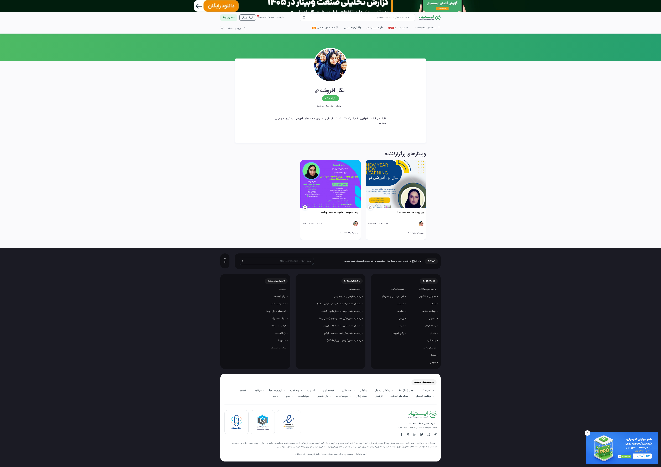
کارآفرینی (379, 396)
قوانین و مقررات (279, 326)
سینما (434, 355)
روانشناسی (432, 340)
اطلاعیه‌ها (262, 17)
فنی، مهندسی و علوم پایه (393, 296)
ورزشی (402, 318)
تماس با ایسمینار (279, 348)
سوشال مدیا (303, 396)
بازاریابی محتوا (276, 390)
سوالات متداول (279, 318)
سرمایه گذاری (342, 396)
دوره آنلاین (347, 390)
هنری (402, 326)
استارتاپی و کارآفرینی (428, 296)
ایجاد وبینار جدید (278, 304)
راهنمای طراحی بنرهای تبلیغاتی (348, 296)
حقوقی (433, 333)
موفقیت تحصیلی (424, 396)
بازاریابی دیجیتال (383, 390)
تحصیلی (433, 318)
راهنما (271, 17)
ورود (239, 28)
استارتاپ (311, 390)
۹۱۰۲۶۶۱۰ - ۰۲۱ (416, 424)
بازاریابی (433, 304)
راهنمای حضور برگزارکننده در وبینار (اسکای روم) (340, 318)
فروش (243, 390)
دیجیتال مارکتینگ (406, 390)
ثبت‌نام (231, 28)
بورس (276, 396)
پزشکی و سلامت (429, 311)
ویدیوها (283, 289)
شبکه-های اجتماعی (399, 396)
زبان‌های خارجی (430, 348)
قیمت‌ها (280, 17)
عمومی (433, 362)
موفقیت (258, 390)
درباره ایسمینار (280, 296)
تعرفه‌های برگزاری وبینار (276, 311)
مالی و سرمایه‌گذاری (428, 289)
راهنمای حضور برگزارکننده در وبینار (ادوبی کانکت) (339, 304)
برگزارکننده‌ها (281, 333)
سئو (288, 396)
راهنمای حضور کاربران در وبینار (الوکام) (344, 340)
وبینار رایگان (362, 396)
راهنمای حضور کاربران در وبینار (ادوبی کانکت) (341, 311)
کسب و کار (427, 390)
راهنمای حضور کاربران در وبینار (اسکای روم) (342, 326)
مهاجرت (401, 311)
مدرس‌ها (282, 340)
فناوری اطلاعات (398, 289)
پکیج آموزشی (398, 333)
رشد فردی (295, 390)
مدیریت (401, 304)
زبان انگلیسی (323, 396)
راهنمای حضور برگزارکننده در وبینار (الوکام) (342, 333)
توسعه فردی (431, 326)
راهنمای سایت (355, 289)
